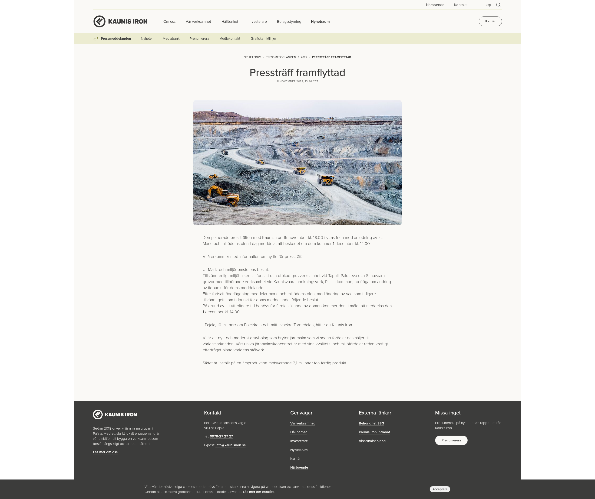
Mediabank (171, 38)
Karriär (490, 21)
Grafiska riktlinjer (263, 38)
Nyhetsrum (320, 21)
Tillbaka (96, 40)
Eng (488, 5)
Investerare (257, 21)
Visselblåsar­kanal (372, 441)
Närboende (435, 4)
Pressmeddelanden (116, 38)
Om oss (169, 21)
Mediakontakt (230, 38)
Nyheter (146, 38)
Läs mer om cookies (258, 491)
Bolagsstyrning (289, 21)
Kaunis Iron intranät (374, 432)
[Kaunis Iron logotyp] (120, 21)
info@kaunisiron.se (230, 445)
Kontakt (460, 4)
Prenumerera (199, 38)
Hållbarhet (230, 21)
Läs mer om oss (105, 452)
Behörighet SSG (371, 423)
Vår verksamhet (198, 21)
